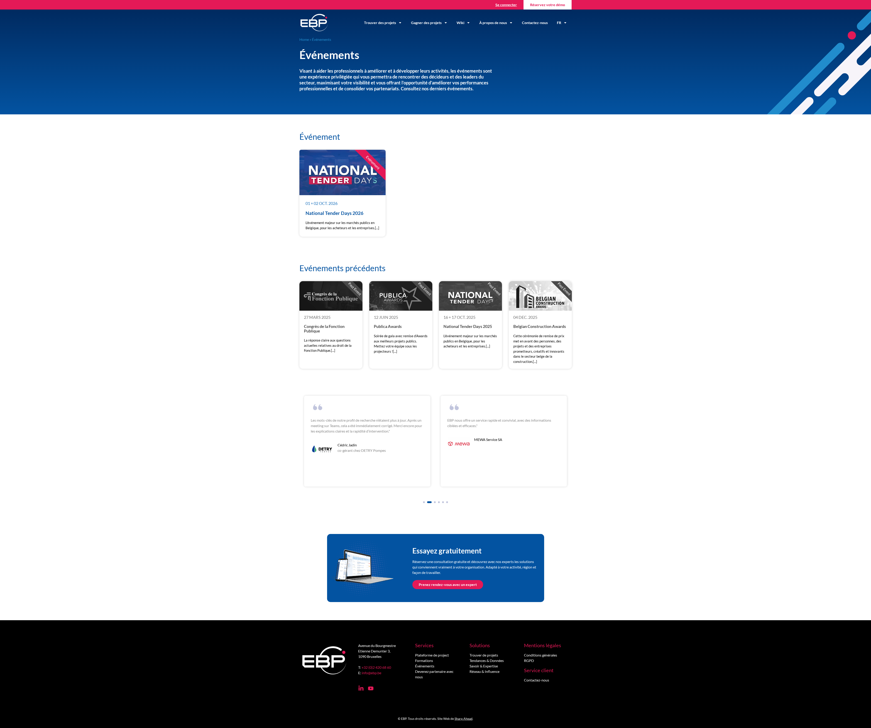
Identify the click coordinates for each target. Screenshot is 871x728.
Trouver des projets (380, 22)
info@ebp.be (371, 673)
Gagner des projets (426, 22)
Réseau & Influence (484, 671)
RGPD (529, 660)
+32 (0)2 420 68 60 (376, 667)
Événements (424, 666)
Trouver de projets (484, 655)
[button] (424, 502)
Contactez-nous (535, 22)
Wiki (460, 22)
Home (304, 39)
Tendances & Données (487, 660)
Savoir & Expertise (484, 666)
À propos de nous (493, 22)
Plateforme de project (432, 655)
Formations (424, 660)
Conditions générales (540, 655)
